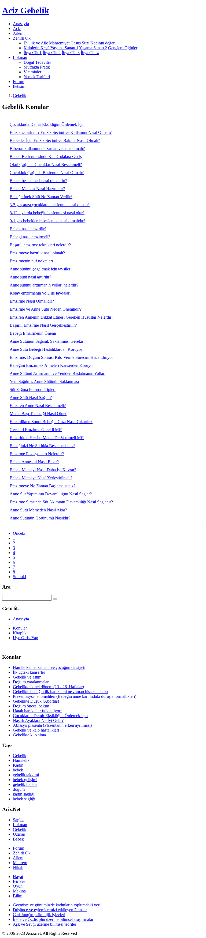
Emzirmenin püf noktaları (31, 261)
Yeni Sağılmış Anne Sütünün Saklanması (44, 381)
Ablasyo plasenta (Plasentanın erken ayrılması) (52, 725)
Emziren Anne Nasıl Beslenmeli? (38, 405)
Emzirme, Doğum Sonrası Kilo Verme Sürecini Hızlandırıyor (61, 357)
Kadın (18, 765)
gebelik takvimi (26, 775)
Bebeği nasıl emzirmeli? (30, 237)
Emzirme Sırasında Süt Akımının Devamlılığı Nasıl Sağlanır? (61, 502)
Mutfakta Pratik (37, 67)
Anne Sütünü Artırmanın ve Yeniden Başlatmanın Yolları (57, 373)
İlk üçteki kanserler (29, 672)
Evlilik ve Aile (36, 43)
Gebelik (19, 95)
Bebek (18, 839)
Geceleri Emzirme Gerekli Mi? (36, 429)
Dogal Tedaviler (37, 62)
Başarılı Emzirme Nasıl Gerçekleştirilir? (43, 325)
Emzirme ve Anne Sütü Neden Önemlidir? (46, 309)
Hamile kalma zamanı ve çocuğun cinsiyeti (49, 667)
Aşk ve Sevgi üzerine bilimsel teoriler (44, 924)
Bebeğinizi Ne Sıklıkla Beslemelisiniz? (42, 445)
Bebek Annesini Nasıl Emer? (34, 461)
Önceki (19, 533)
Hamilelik (21, 760)
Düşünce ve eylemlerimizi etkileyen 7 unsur (50, 909)
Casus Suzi (80, 43)
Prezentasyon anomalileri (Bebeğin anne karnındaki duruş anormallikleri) (74, 696)
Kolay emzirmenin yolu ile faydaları (40, 293)
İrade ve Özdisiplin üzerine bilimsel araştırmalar (53, 919)
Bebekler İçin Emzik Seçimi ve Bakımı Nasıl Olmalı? (55, 140)
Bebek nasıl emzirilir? (28, 229)
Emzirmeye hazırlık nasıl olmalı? (37, 253)
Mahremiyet (59, 43)
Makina (19, 891)
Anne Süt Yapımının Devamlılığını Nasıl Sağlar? (51, 494)
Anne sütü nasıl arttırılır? (30, 277)
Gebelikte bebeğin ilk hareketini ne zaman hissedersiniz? (60, 691)
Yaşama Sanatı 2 (93, 48)
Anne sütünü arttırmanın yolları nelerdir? (44, 285)
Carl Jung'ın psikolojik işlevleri (39, 914)
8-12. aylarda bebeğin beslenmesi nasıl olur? (47, 212)
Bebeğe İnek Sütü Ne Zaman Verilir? (41, 196)
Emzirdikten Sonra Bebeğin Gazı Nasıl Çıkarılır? (51, 421)
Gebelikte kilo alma (29, 735)
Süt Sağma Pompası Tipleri (33, 389)
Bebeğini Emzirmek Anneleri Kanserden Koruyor (52, 365)
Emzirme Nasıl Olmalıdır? (32, 301)
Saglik (18, 820)
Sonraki (19, 576)
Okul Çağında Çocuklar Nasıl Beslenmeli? (46, 164)
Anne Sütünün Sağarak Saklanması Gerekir (46, 341)
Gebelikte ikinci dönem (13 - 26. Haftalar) (48, 686)
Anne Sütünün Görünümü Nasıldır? (40, 518)
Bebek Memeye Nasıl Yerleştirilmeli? (41, 478)
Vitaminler (32, 72)
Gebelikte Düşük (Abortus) (36, 701)
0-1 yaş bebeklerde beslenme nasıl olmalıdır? (47, 221)
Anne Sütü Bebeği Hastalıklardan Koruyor (46, 349)
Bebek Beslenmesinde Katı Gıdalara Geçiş (46, 156)
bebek (18, 770)
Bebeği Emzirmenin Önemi (33, 333)
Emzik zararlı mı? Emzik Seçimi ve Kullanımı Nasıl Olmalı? (61, 132)
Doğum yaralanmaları (31, 682)
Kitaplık (20, 633)
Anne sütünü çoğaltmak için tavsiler (40, 269)
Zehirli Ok (22, 853)
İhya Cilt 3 (71, 52)
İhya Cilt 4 (90, 52)
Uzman (19, 834)
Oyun (18, 886)
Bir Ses (19, 881)
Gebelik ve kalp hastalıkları (36, 730)
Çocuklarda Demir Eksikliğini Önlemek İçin (47, 124)
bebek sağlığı (24, 799)
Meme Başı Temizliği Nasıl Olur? (38, 413)
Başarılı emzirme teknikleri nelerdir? (40, 245)
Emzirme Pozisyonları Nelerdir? (37, 453)
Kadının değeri (103, 43)
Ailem (18, 33)
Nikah (18, 867)
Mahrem (20, 862)
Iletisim (19, 86)
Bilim (17, 896)
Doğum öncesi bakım (31, 706)
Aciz (17, 28)
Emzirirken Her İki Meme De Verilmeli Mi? (47, 437)
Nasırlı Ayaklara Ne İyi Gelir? (38, 720)
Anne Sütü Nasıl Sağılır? (31, 397)
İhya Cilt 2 (52, 52)
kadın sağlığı (23, 794)
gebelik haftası (25, 784)
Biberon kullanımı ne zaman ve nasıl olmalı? (47, 148)
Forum (18, 81)
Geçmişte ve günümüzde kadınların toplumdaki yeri (56, 905)
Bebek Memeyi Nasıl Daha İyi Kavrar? (43, 470)
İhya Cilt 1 (33, 52)
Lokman (20, 824)
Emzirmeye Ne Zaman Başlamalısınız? (42, 486)
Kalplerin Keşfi (37, 48)
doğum (19, 789)
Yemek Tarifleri (37, 76)
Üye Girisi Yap (25, 637)
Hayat (18, 876)
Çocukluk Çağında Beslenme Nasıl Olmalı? (47, 172)
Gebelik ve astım (27, 677)
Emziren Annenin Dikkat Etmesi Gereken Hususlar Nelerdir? (61, 317)
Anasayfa (21, 23)
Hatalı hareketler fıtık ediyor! (37, 711)
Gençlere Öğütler (122, 48)
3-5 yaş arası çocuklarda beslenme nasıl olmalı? (50, 204)
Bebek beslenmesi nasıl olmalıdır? (38, 180)
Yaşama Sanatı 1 (64, 48)
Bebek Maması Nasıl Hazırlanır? (37, 188)
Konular (20, 628)
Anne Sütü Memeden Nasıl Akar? (38, 510)
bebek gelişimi (25, 779)
